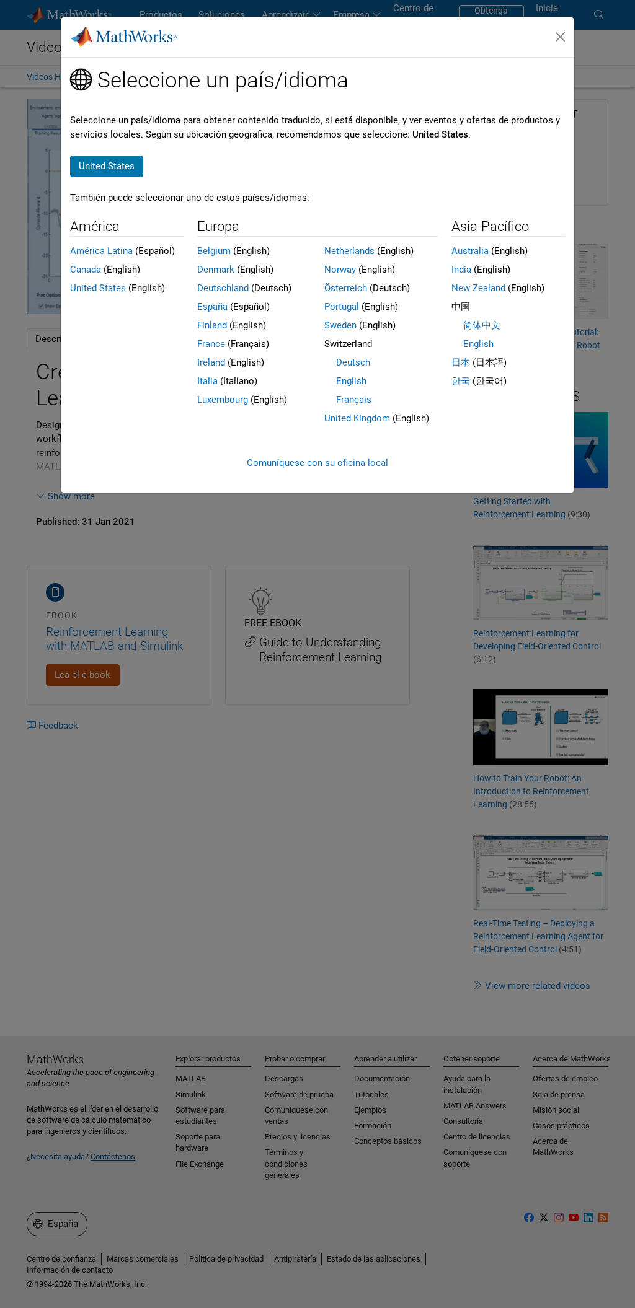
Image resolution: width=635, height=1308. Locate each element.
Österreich (345, 288)
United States (98, 288)
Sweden (340, 325)
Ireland (211, 362)
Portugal (341, 306)
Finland (212, 325)
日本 (460, 362)
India (461, 269)
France (211, 343)
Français (353, 399)
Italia (207, 381)
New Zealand (478, 288)
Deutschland (223, 288)
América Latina (101, 251)
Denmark (215, 269)
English (351, 381)
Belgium (214, 251)
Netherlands (349, 251)
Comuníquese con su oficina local (317, 462)
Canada (85, 269)
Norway (340, 269)
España (212, 306)
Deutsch (353, 362)
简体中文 (481, 325)
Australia (470, 251)
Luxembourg (222, 399)
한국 (460, 381)
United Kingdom (357, 418)
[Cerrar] (560, 37)
